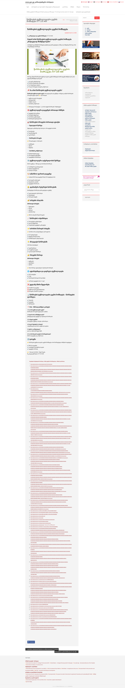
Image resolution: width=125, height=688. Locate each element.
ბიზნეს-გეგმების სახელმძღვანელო (89, 115)
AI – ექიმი (87, 28)
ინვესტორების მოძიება (90, 150)
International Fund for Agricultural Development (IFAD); (37, 674)
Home (64, 19)
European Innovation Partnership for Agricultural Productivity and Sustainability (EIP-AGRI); (75, 674)
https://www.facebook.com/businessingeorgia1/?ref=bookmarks (41, 364)
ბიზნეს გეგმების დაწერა (90, 121)
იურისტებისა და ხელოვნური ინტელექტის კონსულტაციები (45, 7)
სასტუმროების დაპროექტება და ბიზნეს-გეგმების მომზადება (90, 131)
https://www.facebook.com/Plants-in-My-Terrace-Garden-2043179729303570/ (43, 581)
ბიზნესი (72, 7)
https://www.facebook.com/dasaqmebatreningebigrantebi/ (41, 523)
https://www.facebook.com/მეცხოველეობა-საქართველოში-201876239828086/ (44, 526)
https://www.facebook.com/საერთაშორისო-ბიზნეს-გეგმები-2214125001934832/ (44, 512)
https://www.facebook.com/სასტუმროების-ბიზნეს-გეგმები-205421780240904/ (44, 514)
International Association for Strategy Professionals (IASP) (38, 663)
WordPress (70, 686)
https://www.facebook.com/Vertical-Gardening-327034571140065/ (42, 595)
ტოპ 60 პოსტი (29, 681)
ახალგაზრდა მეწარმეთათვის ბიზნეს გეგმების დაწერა (90, 126)
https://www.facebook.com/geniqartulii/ (37, 524)
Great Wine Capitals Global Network (54, 679)
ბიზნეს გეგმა (87, 123)
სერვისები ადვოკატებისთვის (83, 12)
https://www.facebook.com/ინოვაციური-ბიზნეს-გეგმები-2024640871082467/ (44, 510)
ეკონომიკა (65, 7)
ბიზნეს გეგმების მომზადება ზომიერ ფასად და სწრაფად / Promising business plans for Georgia (50, 12)
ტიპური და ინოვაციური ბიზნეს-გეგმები (90, 119)
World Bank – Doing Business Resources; (70, 668)
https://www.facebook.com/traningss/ (37, 517)
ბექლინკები (87, 197)
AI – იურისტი (87, 30)
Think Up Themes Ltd (60, 686)
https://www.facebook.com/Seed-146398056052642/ (39, 604)
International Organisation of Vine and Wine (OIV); (36, 679)
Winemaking (86, 7)
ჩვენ (28, 7)
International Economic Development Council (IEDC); (36, 668)
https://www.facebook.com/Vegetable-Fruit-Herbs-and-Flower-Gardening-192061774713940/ (46, 606)
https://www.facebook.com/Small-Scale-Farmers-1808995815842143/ (42, 579)
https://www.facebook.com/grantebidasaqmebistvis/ (39, 521)
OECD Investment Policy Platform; (54, 668)
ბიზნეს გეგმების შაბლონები (88, 34)
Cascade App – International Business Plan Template (84, 663)
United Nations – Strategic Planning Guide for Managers (61, 663)
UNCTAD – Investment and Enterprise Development (45, 670)
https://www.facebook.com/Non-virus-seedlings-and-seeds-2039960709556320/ (44, 616)
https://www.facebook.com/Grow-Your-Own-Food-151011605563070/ (42, 607)
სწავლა (78, 7)
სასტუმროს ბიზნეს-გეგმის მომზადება (90, 135)
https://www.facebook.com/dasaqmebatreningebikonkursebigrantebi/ (43, 519)
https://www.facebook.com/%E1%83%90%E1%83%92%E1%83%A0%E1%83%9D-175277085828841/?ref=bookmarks (49, 457)
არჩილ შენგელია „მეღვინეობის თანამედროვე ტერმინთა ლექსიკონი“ (90, 95)
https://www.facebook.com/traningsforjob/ (38, 516)
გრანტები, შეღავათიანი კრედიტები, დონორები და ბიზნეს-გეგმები (90, 111)
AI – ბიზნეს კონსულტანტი (90, 31)
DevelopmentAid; (52, 674)
